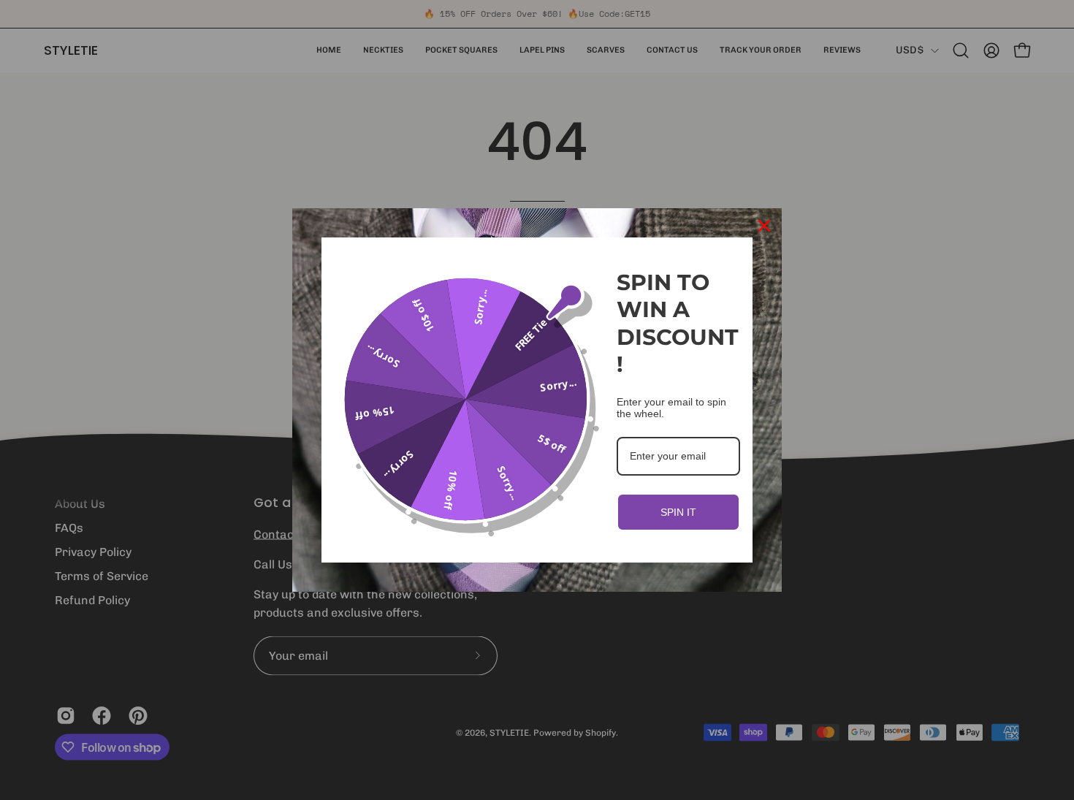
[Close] (764, 225)
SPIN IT (678, 512)
